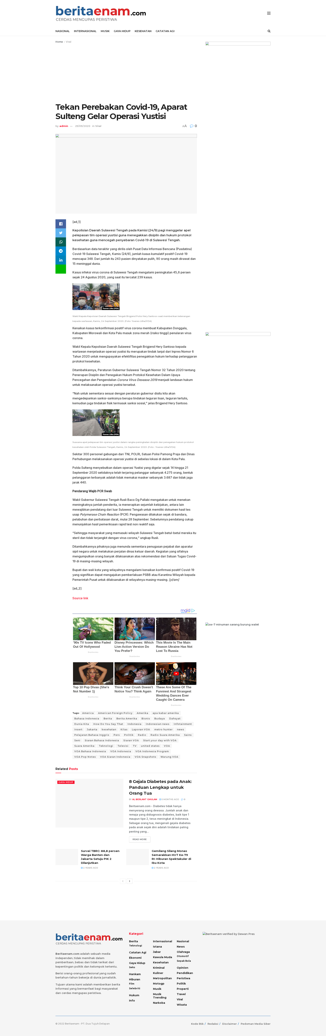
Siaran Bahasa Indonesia (102, 740)
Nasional (183, 941)
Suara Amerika (84, 745)
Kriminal (159, 967)
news (180, 729)
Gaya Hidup (65, 782)
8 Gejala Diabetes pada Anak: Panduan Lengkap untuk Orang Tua (160, 787)
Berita (108, 718)
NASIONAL (62, 31)
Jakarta (92, 729)
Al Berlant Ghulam (144, 799)
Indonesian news (157, 724)
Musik (157, 989)
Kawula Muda (162, 957)
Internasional (162, 941)
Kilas (124, 729)
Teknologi (106, 745)
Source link (80, 598)
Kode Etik (197, 1023)
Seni (77, 740)
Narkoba (159, 1003)
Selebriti (134, 988)
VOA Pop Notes (85, 756)
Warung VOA (169, 756)
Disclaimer (229, 1023)
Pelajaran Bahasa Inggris (91, 735)
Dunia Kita (81, 724)
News (181, 946)
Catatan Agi (137, 952)
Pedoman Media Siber (256, 1023)
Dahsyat (175, 718)
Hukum (134, 995)
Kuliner (158, 973)
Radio (142, 735)
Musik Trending (159, 995)
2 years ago (90, 867)
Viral (68, 41)
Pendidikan (185, 973)
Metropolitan (162, 978)
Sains (188, 735)
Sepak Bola (184, 960)
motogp (158, 983)
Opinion (182, 967)
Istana (157, 946)
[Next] (129, 881)
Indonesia (134, 724)
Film (131, 983)
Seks (132, 967)
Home (59, 41)
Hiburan (134, 979)
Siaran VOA (131, 740)
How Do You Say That (108, 724)
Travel (181, 994)
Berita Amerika (126, 718)
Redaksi (213, 1023)
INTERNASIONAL (85, 31)
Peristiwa (183, 978)
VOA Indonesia (120, 751)
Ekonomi (135, 957)
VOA (167, 745)
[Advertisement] (126, 72)
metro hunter (163, 729)
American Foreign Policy (115, 713)
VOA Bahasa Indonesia (90, 751)
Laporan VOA (141, 729)
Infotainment (183, 724)
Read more (140, 839)
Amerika (142, 713)
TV (135, 745)
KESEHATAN (143, 31)
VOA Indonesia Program (152, 751)
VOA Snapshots (145, 756)
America (88, 713)
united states (150, 745)
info (132, 1000)
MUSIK (105, 31)
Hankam (135, 974)
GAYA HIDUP (122, 31)
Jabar (157, 952)
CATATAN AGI (165, 31)
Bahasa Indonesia (86, 718)
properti (183, 989)
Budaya (159, 718)
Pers (117, 735)
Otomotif (183, 956)
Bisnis (145, 718)
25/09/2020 (82, 125)
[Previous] (123, 881)
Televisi (123, 745)
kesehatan (109, 729)
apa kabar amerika (166, 713)
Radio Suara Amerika (165, 735)
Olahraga (183, 952)
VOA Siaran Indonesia (115, 756)
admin (63, 125)
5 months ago (170, 799)
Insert (78, 729)
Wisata (182, 1004)
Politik (129, 735)
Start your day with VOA (160, 740)
